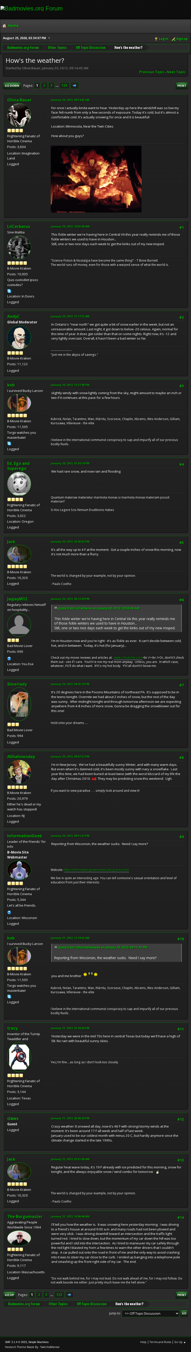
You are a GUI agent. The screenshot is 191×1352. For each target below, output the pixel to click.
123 (64, 85)
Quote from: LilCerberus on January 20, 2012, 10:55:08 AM (98, 608)
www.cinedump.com (128, 657)
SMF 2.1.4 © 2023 (16, 1342)
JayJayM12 (17, 599)
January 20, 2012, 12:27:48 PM (70, 385)
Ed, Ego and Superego (18, 466)
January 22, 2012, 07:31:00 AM (70, 1159)
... (57, 85)
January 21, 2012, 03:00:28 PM (70, 1118)
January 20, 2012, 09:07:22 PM (70, 756)
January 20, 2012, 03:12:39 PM (70, 599)
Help (143, 1342)
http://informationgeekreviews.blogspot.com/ (96, 870)
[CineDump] (9, 658)
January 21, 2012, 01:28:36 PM (70, 1028)
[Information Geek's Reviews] (9, 912)
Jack (11, 541)
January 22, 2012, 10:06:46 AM (70, 1216)
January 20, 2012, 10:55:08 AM (70, 226)
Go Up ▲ (180, 1342)
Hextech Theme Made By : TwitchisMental (32, 1347)
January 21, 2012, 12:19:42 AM (70, 938)
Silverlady (17, 684)
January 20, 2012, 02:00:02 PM (70, 541)
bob (11, 385)
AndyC (13, 316)
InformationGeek (24, 836)
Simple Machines (38, 1342)
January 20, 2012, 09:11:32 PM (70, 836)
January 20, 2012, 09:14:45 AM (70, 100)
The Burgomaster (25, 1216)
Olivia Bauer (19, 100)
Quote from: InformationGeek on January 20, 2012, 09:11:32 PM (102, 947)
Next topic (176, 72)
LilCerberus (18, 226)
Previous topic (151, 72)
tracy (12, 1028)
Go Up (9, 1295)
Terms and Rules (160, 1342)
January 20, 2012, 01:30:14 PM (70, 463)
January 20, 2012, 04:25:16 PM (70, 684)
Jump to (114, 1313)
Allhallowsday (21, 756)
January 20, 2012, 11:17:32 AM (70, 316)
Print (181, 85)
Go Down (12, 85)
